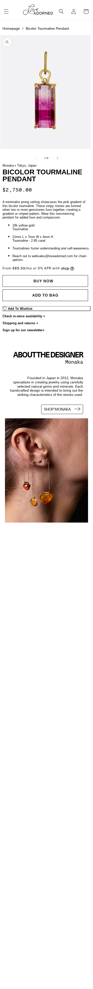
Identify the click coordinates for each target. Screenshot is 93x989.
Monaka (74, 362)
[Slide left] (35, 158)
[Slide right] (57, 158)
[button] (6, 11)
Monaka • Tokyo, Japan (19, 165)
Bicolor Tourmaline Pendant (47, 28)
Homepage (12, 28)
